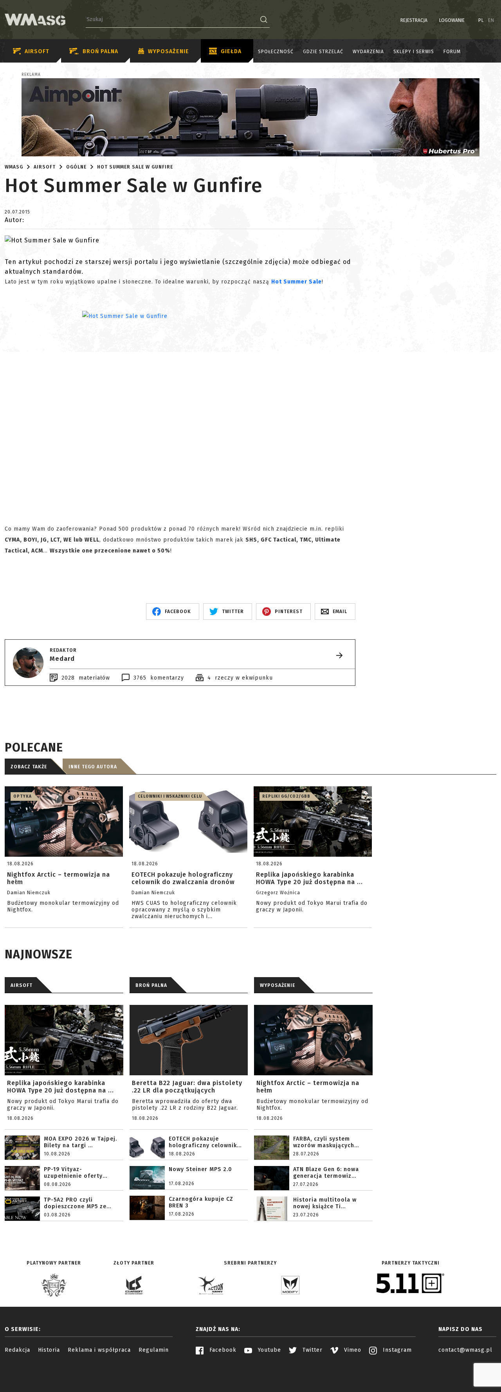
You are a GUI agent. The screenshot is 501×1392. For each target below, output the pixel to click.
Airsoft (37, 51)
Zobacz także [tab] (29, 767)
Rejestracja (413, 20)
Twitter (312, 1350)
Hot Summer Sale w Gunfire (135, 167)
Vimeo (351, 1350)
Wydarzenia (368, 51)
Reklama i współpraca (99, 1350)
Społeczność (276, 51)
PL (481, 20)
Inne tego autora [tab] (92, 767)
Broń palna (100, 51)
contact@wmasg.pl (465, 1350)
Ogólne (76, 167)
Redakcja (17, 1350)
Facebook (221, 1350)
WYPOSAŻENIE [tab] (277, 985)
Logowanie (452, 20)
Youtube (268, 1350)
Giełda (231, 51)
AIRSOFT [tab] (21, 985)
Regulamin (154, 1350)
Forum (452, 51)
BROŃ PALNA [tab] (151, 985)
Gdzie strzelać (323, 51)
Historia (49, 1350)
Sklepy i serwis (413, 51)
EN (491, 20)
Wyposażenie (168, 51)
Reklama (31, 74)
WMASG (14, 167)
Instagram (396, 1350)
